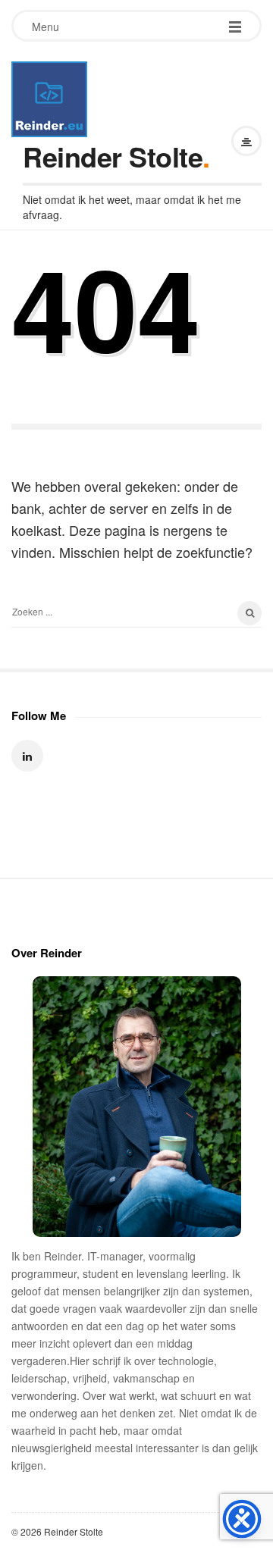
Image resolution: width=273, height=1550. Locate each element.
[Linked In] (27, 756)
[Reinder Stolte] (49, 99)
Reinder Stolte (112, 156)
